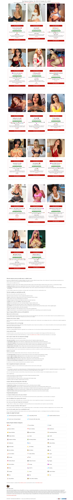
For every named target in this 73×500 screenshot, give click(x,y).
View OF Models (57, 2)
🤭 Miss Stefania (55, 118)
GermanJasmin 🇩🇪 (36, 163)
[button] (17, 37)
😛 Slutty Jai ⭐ (56, 28)
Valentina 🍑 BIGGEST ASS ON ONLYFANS (56, 73)
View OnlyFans (16, 39)
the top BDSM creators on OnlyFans (35, 334)
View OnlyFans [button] (16, 25)
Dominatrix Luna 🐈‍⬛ (17, 163)
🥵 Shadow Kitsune (17, 254)
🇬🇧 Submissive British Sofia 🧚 (56, 208)
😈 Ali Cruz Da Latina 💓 (17, 73)
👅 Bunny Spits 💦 (36, 254)
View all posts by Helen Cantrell (11, 495)
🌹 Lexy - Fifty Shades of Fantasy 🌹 (17, 208)
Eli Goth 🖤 (36, 118)
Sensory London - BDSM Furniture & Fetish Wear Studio (29, 498)
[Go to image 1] (16, 249)
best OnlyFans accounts (22, 482)
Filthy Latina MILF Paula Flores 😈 (36, 208)
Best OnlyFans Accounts (39, 482)
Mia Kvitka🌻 (36, 28)
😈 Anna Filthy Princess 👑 (56, 163)
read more (17, 215)
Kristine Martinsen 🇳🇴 (17, 28)
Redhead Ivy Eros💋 (17, 118)
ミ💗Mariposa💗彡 (37, 73)
